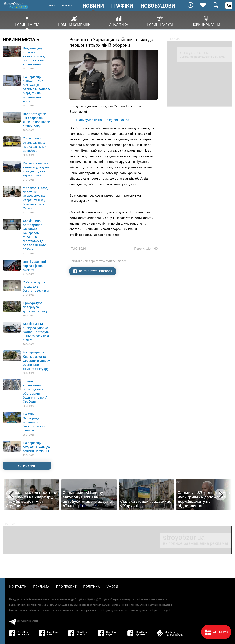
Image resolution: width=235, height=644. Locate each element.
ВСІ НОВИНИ (26, 465)
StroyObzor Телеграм (27, 620)
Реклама (41, 586)
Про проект (66, 586)
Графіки (122, 5)
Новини (93, 5)
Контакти (18, 586)
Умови (112, 586)
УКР (50, 5)
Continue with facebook (95, 271)
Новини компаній (74, 24)
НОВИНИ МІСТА (21, 39)
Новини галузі (160, 24)
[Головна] (16, 5)
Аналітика (118, 24)
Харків (66, 5)
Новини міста (27, 24)
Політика (91, 586)
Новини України (205, 24)
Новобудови (157, 5)
